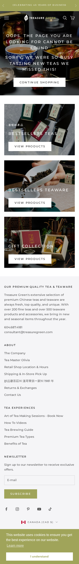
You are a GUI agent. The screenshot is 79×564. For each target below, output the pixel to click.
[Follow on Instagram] (17, 509)
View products (30, 146)
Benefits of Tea (15, 444)
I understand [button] (39, 556)
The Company (14, 353)
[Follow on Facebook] (6, 509)
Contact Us (12, 395)
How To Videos (15, 423)
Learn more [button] (15, 545)
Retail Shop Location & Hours (26, 367)
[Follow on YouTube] (39, 509)
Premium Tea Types (19, 437)
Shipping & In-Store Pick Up (25, 374)
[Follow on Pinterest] (28, 509)
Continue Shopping (40, 82)
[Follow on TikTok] (50, 509)
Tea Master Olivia (17, 360)
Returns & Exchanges (20, 388)
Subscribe (20, 493)
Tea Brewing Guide (18, 430)
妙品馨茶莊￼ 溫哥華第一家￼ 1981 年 (29, 381)
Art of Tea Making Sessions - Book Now (33, 416)
